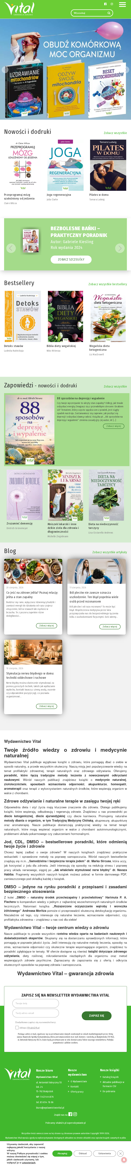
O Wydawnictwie (79, 1081)
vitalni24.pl (61, 1123)
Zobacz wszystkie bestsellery (108, 284)
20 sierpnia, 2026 (14, 587)
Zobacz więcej (113, 426)
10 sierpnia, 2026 (14, 668)
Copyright (94, 1133)
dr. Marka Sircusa (99, 861)
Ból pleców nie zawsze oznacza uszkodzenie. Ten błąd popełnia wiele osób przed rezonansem (94, 597)
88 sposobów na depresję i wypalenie (81, 398)
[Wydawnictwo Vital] (19, 8)
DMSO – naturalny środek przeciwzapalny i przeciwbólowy (59, 897)
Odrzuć (83, 1153)
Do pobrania (109, 1091)
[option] (23, 172)
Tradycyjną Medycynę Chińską (72, 820)
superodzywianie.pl (76, 1123)
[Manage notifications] (124, 1160)
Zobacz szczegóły (71, 259)
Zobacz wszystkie (115, 133)
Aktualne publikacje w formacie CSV (113, 1084)
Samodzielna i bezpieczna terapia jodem (56, 861)
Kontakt (75, 1086)
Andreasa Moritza (34, 911)
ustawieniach (28, 1162)
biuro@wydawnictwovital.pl (50, 1107)
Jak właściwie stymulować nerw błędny (82, 870)
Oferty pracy (77, 1091)
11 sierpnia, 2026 (78, 587)
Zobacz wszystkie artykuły (109, 552)
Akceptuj (62, 1153)
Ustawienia (104, 1153)
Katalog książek (111, 1077)
